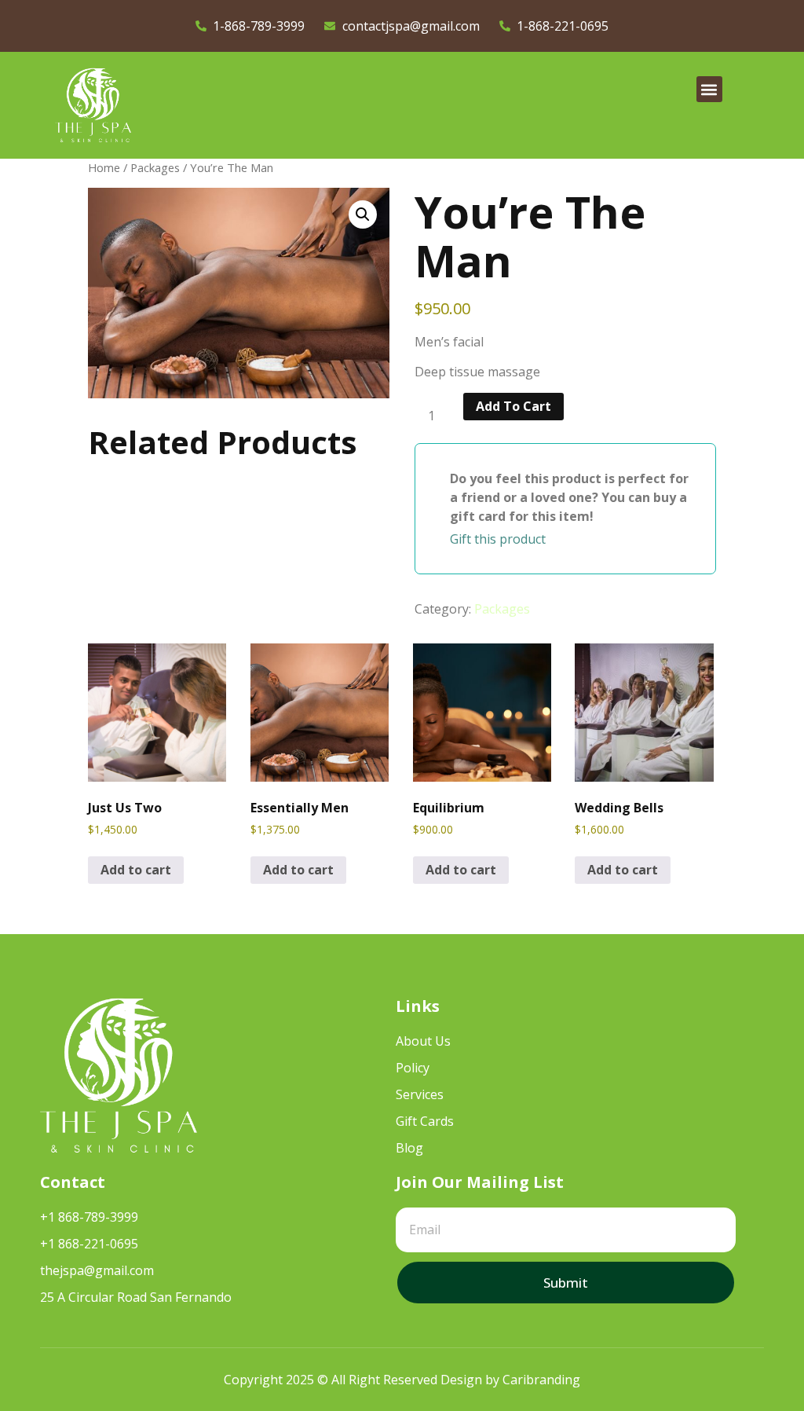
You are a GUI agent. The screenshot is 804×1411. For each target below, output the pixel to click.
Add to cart (513, 406)
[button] (709, 89)
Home (104, 167)
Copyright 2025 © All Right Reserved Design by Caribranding (402, 1379)
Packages (155, 167)
